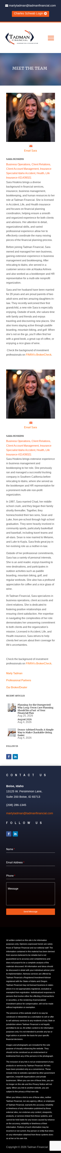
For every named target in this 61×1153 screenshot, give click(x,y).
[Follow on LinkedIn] (15, 756)
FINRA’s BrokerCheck (38, 354)
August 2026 (25, 719)
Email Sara (30, 150)
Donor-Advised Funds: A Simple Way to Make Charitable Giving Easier (36, 732)
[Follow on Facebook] (8, 756)
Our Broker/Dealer (16, 687)
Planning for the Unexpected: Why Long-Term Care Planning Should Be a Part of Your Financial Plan (36, 708)
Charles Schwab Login (28, 13)
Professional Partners (18, 680)
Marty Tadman (14, 673)
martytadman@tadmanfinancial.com (32, 5)
